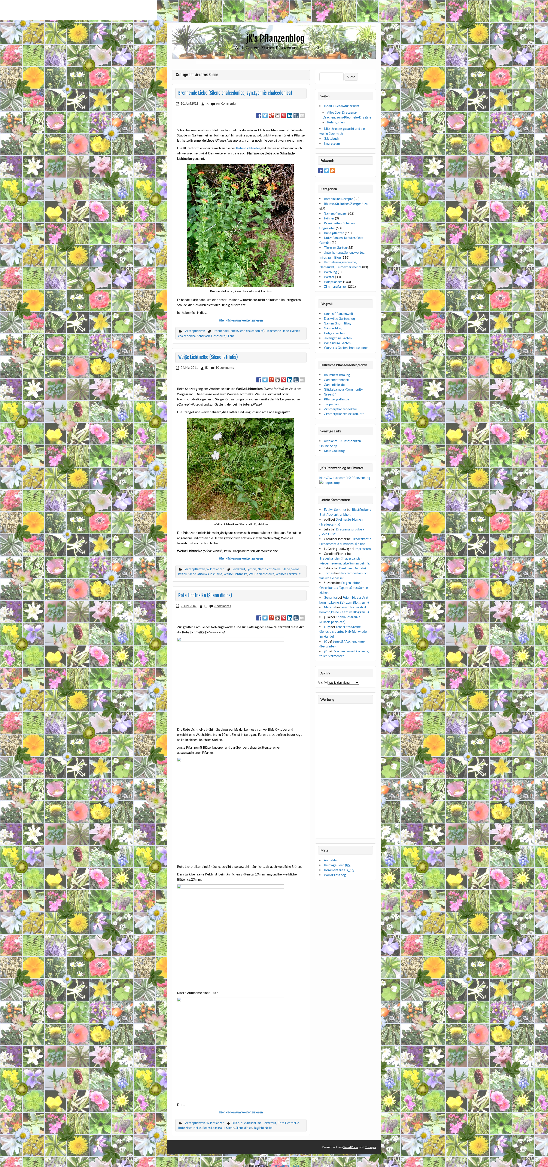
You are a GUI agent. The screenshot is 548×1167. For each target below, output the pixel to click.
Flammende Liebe (277, 331)
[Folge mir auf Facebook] (320, 170)
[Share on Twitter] (265, 115)
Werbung (330, 272)
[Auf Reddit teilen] (277, 115)
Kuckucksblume (251, 1123)
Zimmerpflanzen (335, 286)
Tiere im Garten (335, 247)
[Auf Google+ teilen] (271, 115)
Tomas (329, 573)
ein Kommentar (226, 103)
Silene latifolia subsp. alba (205, 574)
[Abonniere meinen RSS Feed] (332, 170)
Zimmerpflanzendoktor (340, 409)
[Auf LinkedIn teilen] (289, 115)
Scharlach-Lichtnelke (211, 336)
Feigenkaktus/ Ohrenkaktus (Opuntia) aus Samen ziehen (343, 587)
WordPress (350, 1147)
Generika (330, 597)
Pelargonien (336, 122)
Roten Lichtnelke (248, 148)
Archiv (322, 682)
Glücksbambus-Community (343, 389)
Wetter (329, 277)
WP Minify (273, 1165)
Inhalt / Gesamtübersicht (341, 106)
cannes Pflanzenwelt (338, 313)
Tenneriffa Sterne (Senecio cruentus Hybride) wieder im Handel (343, 631)
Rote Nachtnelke (189, 1128)
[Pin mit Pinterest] (283, 115)
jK (207, 103)
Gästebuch (331, 138)
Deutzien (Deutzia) (352, 568)
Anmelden (331, 860)
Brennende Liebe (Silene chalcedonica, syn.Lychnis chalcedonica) (235, 93)
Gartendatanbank (336, 380)
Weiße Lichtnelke (235, 574)
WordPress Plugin (289, 1165)
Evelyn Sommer (335, 509)
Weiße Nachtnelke (261, 574)
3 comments (222, 606)
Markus (329, 607)
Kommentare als (339, 870)
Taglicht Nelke (263, 1128)
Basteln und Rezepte (338, 199)
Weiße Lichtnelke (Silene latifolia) (208, 357)
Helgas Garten (334, 333)
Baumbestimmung (337, 375)
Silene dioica (243, 1128)
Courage (370, 1147)
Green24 (330, 394)
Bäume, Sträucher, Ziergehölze (346, 204)
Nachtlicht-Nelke (269, 569)
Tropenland (332, 404)
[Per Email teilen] (302, 115)
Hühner (329, 218)
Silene (230, 336)
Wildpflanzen (215, 569)
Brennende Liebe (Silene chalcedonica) (238, 331)
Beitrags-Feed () (338, 865)
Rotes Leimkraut (213, 1128)
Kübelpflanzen (334, 233)
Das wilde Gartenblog (339, 318)
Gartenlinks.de (334, 385)
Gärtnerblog (333, 328)
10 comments (225, 367)
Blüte (235, 1123)
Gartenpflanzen (194, 331)
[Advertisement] (78, 9)
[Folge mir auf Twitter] (326, 170)
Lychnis (251, 569)
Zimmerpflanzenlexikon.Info (344, 414)
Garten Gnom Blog (337, 323)
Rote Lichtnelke (288, 1123)
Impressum (332, 143)
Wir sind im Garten (337, 343)
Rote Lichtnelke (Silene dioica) (205, 595)
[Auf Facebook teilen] (258, 115)
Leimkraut (238, 569)
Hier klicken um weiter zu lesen (241, 320)
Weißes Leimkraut (288, 574)
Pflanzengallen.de (336, 399)
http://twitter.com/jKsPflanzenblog (344, 478)
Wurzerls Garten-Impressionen (346, 348)
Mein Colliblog (334, 451)
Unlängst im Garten (338, 338)
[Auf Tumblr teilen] (296, 115)
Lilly (327, 627)
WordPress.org (335, 875)
